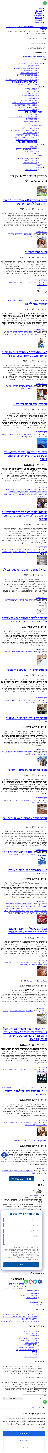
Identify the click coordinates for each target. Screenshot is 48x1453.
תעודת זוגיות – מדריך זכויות (26, 105)
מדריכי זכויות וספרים (33, 908)
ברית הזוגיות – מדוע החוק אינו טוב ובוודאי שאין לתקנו (27, 302)
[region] (24, 1431)
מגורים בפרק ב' (31, 123)
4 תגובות (18, 388)
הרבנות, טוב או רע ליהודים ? (30, 404)
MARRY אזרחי (30, 1345)
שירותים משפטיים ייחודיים (26, 149)
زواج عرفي (37, 15)
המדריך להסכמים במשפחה (26, 84)
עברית (39, 8)
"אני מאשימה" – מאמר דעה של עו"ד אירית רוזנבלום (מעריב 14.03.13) (24, 353)
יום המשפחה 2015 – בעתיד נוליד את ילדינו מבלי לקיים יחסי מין (25, 202)
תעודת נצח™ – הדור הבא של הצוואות (22, 130)
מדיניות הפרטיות (30, 1356)
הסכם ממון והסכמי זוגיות (23, 752)
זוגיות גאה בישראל (36, 252)
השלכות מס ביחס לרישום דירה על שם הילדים (19, 1321)
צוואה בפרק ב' (31, 119)
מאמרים (21, 282)
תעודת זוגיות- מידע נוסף (27, 109)
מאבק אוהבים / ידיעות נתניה (30, 1140)
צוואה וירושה (37, 126)
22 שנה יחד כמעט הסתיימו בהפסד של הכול (20, 1314)
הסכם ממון (32, 66)
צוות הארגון (32, 153)
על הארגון (33, 146)
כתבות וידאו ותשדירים (24, 234)
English (39, 10)
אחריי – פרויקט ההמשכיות (26, 135)
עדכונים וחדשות (40, 334)
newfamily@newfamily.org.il (35, 57)
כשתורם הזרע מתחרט (34, 980)
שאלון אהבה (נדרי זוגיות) (27, 100)
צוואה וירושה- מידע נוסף (27, 142)
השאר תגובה (33, 236)
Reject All (24, 1447)
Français (38, 22)
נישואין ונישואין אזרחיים (14, 600)
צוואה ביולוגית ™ (30, 133)
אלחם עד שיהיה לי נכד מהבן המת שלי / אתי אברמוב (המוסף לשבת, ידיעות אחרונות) (24, 1091)
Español (38, 20)
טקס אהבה (32, 98)
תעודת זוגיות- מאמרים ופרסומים (24, 103)
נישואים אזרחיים (30, 93)
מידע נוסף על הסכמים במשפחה (24, 82)
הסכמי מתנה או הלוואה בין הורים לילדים (21, 79)
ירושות (44, 908)
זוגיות (40, 86)
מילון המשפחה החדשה (28, 1347)
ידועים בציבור (31, 91)
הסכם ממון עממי (30, 70)
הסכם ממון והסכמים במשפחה (30, 63)
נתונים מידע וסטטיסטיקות (26, 1349)
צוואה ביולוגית (10, 700)
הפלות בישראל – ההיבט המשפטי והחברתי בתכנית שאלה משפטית (27, 930)
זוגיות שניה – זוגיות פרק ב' (27, 107)
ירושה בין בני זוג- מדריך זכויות (25, 137)
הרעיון (39, 156)
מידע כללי (24, 492)
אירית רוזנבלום (31, 151)
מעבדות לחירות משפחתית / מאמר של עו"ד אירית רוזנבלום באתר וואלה (24, 619)
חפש (40, 1185)
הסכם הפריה (32, 77)
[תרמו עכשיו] (21, 1180)
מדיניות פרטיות (31, 169)
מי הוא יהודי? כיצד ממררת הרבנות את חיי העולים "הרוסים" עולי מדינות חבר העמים (24, 515)
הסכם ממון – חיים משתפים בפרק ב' (23, 116)
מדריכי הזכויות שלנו (16, 1284)
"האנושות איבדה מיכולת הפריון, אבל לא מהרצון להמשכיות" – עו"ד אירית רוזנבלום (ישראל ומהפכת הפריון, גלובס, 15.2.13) (25, 1034)
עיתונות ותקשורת (26, 334)
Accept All (24, 1434)
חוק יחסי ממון (7, 852)
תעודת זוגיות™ (31, 89)
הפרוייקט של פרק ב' (29, 114)
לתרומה (39, 165)
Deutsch (38, 13)
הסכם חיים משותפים (28, 73)
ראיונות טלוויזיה (31, 160)
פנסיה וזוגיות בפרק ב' (29, 121)
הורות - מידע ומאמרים (24, 904)
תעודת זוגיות (12, 282)
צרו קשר (38, 167)
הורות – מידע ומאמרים (28, 1295)
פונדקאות (29, 911)
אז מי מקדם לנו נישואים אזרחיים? (27, 769)
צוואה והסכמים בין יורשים (27, 75)
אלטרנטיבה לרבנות (29, 96)
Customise (24, 1440)
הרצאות (39, 1304)
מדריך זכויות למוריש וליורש (26, 139)
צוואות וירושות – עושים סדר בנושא (26, 669)
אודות (39, 144)
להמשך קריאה (41, 232)
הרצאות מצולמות (30, 163)
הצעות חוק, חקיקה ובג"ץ (23, 332)
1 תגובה (43, 554)
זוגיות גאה (29, 282)
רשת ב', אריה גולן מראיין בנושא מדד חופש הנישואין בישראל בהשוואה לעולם (25, 455)
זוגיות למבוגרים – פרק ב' (32, 112)
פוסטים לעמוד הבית (31, 388)
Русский (38, 18)
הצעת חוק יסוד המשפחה (27, 158)
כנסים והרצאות (31, 1343)
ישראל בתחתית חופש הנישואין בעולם (24, 569)
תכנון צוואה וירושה (29, 128)
